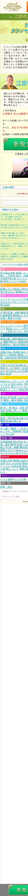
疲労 (3, 355)
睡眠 (22, 469)
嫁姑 (23, 312)
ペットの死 (20, 479)
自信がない (6, 381)
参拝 (13, 444)
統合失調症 (20, 344)
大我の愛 (16, 466)
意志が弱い (18, 384)
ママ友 (10, 371)
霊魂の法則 (6, 460)
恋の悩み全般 (7, 273)
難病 (6, 341)
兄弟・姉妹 (14, 312)
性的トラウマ (11, 281)
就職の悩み (6, 352)
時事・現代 (6, 487)
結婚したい (6, 289)
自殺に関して (13, 410)
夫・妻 (7, 407)
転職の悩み (20, 352)
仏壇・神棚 (13, 447)
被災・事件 (10, 400)
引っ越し (5, 428)
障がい (14, 341)
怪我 (21, 341)
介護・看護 (6, 318)
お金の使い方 (13, 421)
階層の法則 (20, 460)
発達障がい (6, 344)
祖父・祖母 (19, 407)
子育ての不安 (7, 365)
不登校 (19, 365)
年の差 (12, 278)
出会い (17, 289)
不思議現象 (6, 441)
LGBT (23, 281)
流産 (2, 410)
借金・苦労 (6, 418)
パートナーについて (11, 299)
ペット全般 (6, 479)
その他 (17, 318)
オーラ (20, 453)
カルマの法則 (13, 463)
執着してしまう (9, 389)
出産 (9, 373)
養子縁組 (5, 305)
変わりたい (17, 387)
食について (13, 469)
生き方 (4, 397)
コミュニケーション (11, 325)
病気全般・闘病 (8, 339)
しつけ (10, 368)
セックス (22, 278)
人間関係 (12, 355)
